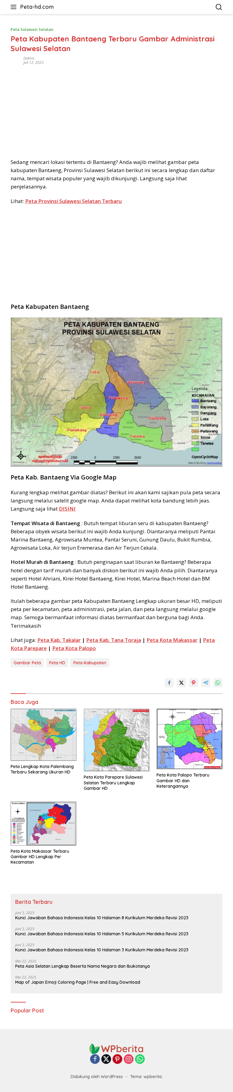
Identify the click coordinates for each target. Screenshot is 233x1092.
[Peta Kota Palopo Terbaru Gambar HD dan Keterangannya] (189, 739)
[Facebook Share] (169, 682)
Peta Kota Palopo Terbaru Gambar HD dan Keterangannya (183, 780)
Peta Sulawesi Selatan (32, 29)
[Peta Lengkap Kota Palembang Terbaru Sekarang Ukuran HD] (43, 735)
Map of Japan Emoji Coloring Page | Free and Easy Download (77, 982)
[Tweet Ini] (181, 682)
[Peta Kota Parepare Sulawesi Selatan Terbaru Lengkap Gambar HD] (117, 740)
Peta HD (57, 662)
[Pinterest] (117, 1059)
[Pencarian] (218, 7)
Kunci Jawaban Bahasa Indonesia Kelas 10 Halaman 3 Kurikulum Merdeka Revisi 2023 (101, 950)
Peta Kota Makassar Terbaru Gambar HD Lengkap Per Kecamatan (40, 856)
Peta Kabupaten (89, 662)
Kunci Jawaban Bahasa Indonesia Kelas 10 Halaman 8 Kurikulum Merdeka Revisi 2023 (101, 917)
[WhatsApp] (140, 1059)
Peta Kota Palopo (74, 648)
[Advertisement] (116, 109)
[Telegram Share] (205, 682)
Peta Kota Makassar (172, 639)
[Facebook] (95, 1059)
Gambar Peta (27, 662)
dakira (28, 58)
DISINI (67, 508)
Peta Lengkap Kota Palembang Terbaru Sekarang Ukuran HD (42, 769)
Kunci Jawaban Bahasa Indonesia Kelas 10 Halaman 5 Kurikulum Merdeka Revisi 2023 (101, 934)
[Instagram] (128, 1059)
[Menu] (15, 7)
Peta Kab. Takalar (59, 639)
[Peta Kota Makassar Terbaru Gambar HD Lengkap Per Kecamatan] (43, 823)
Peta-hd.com (37, 6)
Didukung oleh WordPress (97, 1076)
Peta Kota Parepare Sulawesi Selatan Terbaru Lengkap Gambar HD (113, 782)
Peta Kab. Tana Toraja (113, 639)
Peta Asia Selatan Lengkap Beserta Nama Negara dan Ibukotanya (82, 966)
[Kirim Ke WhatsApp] (217, 682)
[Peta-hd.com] (116, 1048)
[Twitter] (106, 1059)
